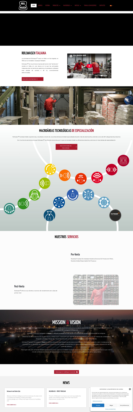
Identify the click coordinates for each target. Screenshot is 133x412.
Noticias (77, 5)
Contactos (102, 5)
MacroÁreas (66, 5)
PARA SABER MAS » (11, 404)
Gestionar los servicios (97, 401)
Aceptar (98, 405)
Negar (111, 405)
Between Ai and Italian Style (13, 391)
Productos (55, 5)
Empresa (40, 5)
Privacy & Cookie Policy (110, 409)
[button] (130, 389)
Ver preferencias (124, 405)
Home (33, 5)
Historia (47, 5)
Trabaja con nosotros (90, 5)
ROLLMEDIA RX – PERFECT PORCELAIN (57, 391)
